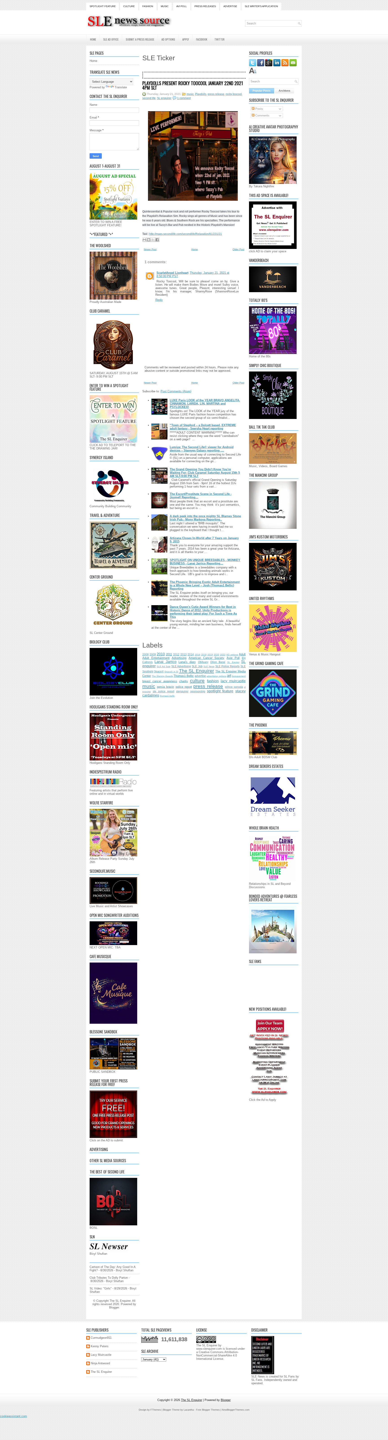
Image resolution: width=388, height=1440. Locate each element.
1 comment (184, 98)
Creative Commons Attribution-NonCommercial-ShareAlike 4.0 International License (217, 1355)
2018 (204, 654)
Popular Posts (262, 90)
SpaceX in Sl (171, 671)
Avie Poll (233, 658)
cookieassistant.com (13, 1416)
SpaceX (159, 671)
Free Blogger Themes (208, 1409)
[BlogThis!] (148, 239)
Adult (242, 654)
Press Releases (205, 6)
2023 (222, 654)
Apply (185, 39)
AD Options (168, 39)
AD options (232, 654)
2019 (210, 654)
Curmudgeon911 (101, 1337)
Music (165, 6)
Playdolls (200, 94)
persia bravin (165, 687)
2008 (145, 654)
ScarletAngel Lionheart (172, 272)
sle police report (163, 691)
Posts (258, 108)
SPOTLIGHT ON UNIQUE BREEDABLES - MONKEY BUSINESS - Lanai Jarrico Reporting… (205, 561)
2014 (190, 654)
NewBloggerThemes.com (235, 1409)
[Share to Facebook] (157, 239)
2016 (197, 654)
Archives (284, 90)
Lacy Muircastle (101, 1354)
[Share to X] (153, 239)
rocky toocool (234, 94)
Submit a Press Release (140, 39)
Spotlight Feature (103, 6)
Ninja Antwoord (100, 1363)
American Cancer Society (207, 658)
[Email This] (144, 239)
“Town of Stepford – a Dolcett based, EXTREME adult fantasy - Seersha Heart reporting (203, 426)
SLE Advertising (181, 666)
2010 (161, 654)
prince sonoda (234, 686)
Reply (159, 300)
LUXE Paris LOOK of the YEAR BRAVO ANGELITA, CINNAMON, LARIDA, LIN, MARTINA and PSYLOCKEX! (205, 404)
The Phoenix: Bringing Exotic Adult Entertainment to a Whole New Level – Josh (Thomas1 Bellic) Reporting (205, 585)
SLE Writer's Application (261, 6)
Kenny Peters (99, 1346)
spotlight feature (220, 691)
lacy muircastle (233, 681)
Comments (261, 115)
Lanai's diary (187, 662)
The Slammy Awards (162, 676)
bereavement (239, 676)
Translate (121, 87)
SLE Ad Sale (163, 666)
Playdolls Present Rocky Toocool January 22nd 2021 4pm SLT (192, 85)
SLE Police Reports (227, 666)
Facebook (201, 39)
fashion (213, 681)
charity (183, 681)
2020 (216, 654)
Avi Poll (181, 6)
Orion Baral (217, 662)
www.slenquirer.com (209, 1348)
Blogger (114, 1307)
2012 (176, 654)
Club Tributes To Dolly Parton (109, 1277)
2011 (169, 654)
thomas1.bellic (167, 696)
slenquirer (182, 691)
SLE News (208, 666)
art (229, 676)
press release (216, 94)
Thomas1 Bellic (184, 676)
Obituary (203, 662)
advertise (200, 675)
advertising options (216, 676)
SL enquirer (164, 98)
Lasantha (189, 1409)
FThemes (155, 1409)
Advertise (230, 6)
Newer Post (150, 249)
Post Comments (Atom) (176, 391)
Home (93, 39)
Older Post (238, 249)
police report (184, 687)
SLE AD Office (111, 39)
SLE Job (197, 666)
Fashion (147, 6)
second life (149, 98)
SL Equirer (233, 662)
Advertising (179, 658)
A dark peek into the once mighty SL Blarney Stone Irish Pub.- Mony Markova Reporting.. (205, 517)
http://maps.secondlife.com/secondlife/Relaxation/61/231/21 (185, 233)
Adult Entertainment (156, 658)
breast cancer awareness (159, 681)
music (190, 94)
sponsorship (197, 691)
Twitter (219, 39)
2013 (183, 654)
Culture (129, 6)
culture (197, 680)
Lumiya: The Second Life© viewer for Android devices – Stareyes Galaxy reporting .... (202, 448)
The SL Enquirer (196, 670)
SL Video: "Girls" (101, 1288)
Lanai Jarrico (165, 662)
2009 (153, 654)
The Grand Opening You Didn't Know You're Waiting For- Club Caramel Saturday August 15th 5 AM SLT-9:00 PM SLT (205, 473)
